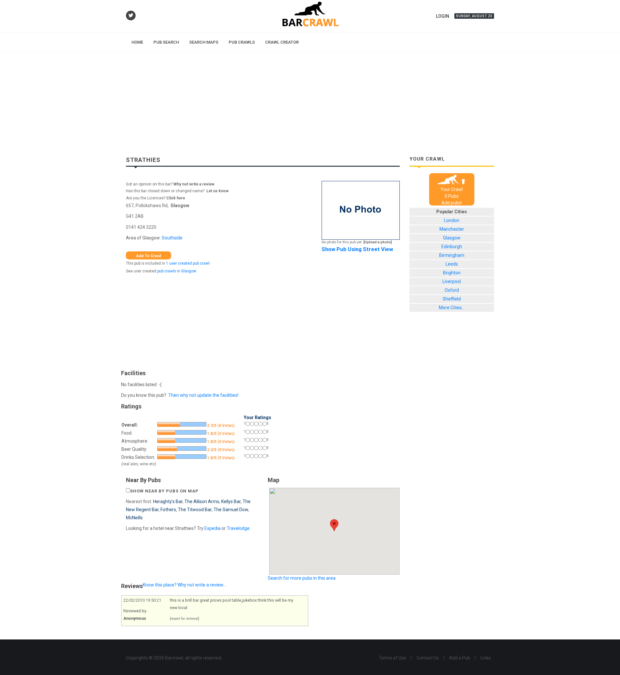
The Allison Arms (201, 501)
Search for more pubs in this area (302, 578)
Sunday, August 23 (474, 16)
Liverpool (451, 281)
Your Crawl (451, 189)
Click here (175, 198)
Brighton (451, 272)
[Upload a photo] (377, 242)
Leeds (452, 264)
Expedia (212, 528)
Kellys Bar (231, 501)
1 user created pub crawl (188, 263)
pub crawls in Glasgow (176, 271)
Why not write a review (193, 184)
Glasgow (179, 205)
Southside (172, 237)
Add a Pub (459, 657)
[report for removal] (184, 619)
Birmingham (451, 255)
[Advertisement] (310, 100)
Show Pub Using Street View (357, 249)
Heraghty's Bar (167, 501)
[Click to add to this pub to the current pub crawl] (148, 255)
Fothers (168, 509)
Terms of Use (392, 657)
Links (485, 657)
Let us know (217, 191)
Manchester (451, 229)
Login (442, 16)
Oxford (452, 290)
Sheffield (452, 298)
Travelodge (238, 528)
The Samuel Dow (230, 509)
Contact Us (428, 657)
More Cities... (452, 307)
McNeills (134, 517)
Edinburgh (451, 246)
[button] (334, 525)
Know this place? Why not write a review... (184, 584)
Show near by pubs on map (164, 491)
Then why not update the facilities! (203, 395)
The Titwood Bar (195, 509)
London (451, 220)
